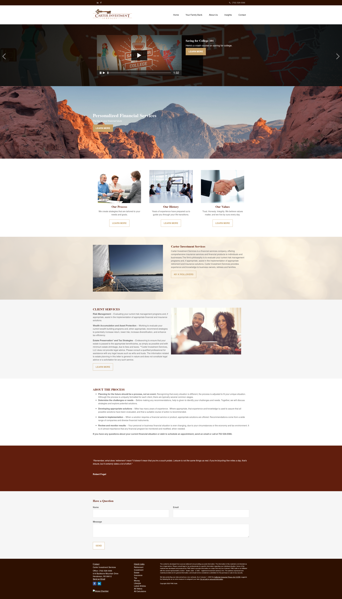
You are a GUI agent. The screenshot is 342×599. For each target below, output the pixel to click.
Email (176, 507)
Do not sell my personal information (211, 579)
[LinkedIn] (97, 2)
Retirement (138, 567)
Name (96, 507)
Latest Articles (140, 586)
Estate (136, 572)
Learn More (196, 51)
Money (137, 580)
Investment (138, 570)
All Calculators (140, 591)
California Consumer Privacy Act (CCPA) (227, 577)
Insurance (138, 575)
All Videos (138, 588)
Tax (135, 578)
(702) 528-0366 (238, 2)
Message (97, 521)
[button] (194, 14)
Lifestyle (137, 583)
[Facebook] (100, 2)
